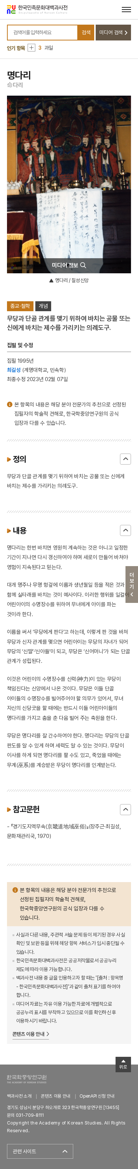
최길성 (14, 370)
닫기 (125, 459)
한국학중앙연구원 (26, 1079)
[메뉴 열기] (126, 9)
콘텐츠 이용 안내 (29, 1034)
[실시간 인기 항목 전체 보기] (31, 47)
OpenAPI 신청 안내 (96, 1096)
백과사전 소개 (19, 1096)
